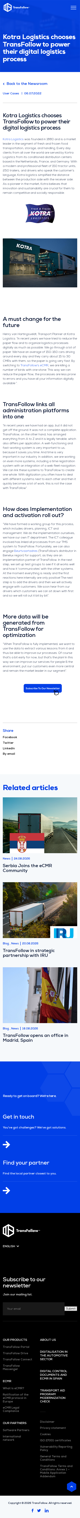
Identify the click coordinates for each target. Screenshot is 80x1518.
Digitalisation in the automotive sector (54, 1355)
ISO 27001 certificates (55, 1440)
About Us (48, 1340)
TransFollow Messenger (11, 1367)
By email (9, 754)
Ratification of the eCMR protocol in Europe (15, 1398)
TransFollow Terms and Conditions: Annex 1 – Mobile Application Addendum (56, 1471)
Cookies (45, 1434)
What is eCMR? (13, 1388)
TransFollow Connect (17, 1359)
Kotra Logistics (13, 139)
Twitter (8, 743)
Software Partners (16, 1430)
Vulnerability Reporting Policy (56, 1448)
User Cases (11, 93)
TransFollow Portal (16, 1347)
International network (12, 1438)
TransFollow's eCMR (34, 365)
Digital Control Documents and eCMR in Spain (53, 1374)
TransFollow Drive (15, 1353)
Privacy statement (53, 1428)
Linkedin (9, 748)
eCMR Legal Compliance (11, 1409)
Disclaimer (47, 1421)
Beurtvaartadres (26, 551)
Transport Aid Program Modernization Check (52, 1396)
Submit (71, 1308)
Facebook (10, 737)
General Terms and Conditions (53, 1458)
